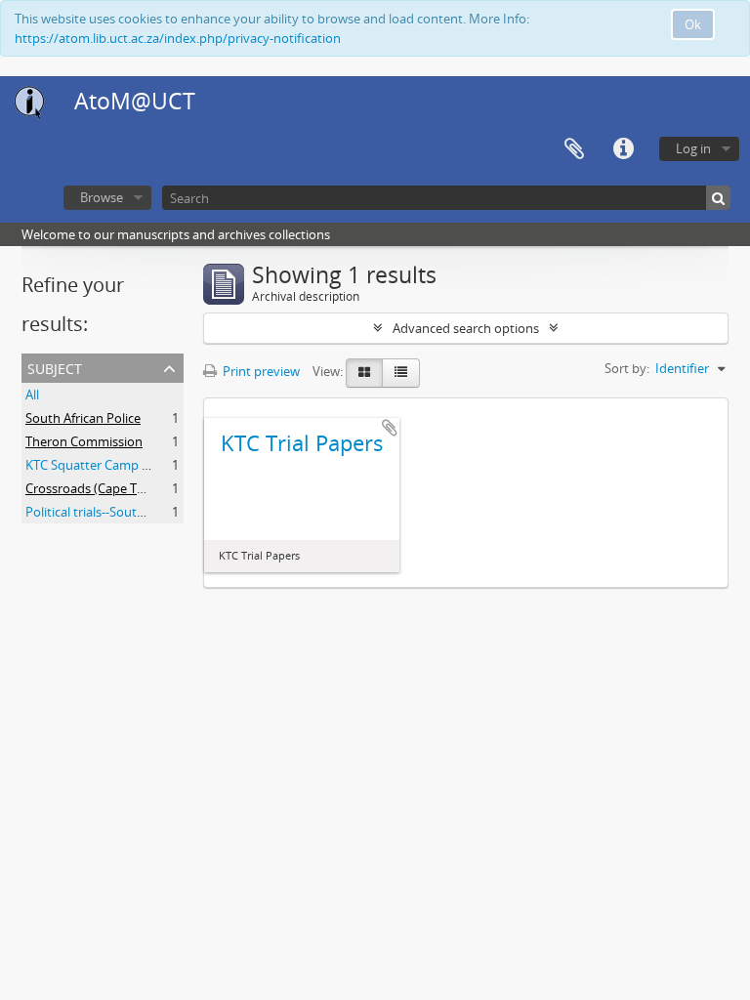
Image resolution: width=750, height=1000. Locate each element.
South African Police (83, 418)
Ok (693, 24)
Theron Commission (84, 441)
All (32, 394)
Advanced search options (466, 328)
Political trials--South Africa (102, 512)
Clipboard (574, 149)
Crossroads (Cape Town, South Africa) (133, 488)
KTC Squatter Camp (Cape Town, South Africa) (157, 465)
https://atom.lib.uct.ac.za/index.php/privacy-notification (178, 38)
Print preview (260, 371)
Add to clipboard (389, 428)
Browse (101, 197)
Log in (693, 148)
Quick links (623, 149)
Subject (54, 367)
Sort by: (626, 368)
